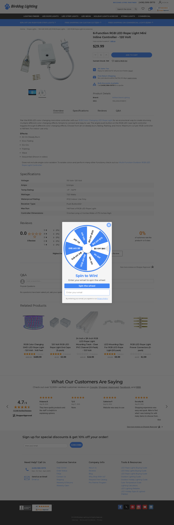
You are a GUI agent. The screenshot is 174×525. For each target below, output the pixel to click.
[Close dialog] (109, 225)
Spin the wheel (87, 286)
